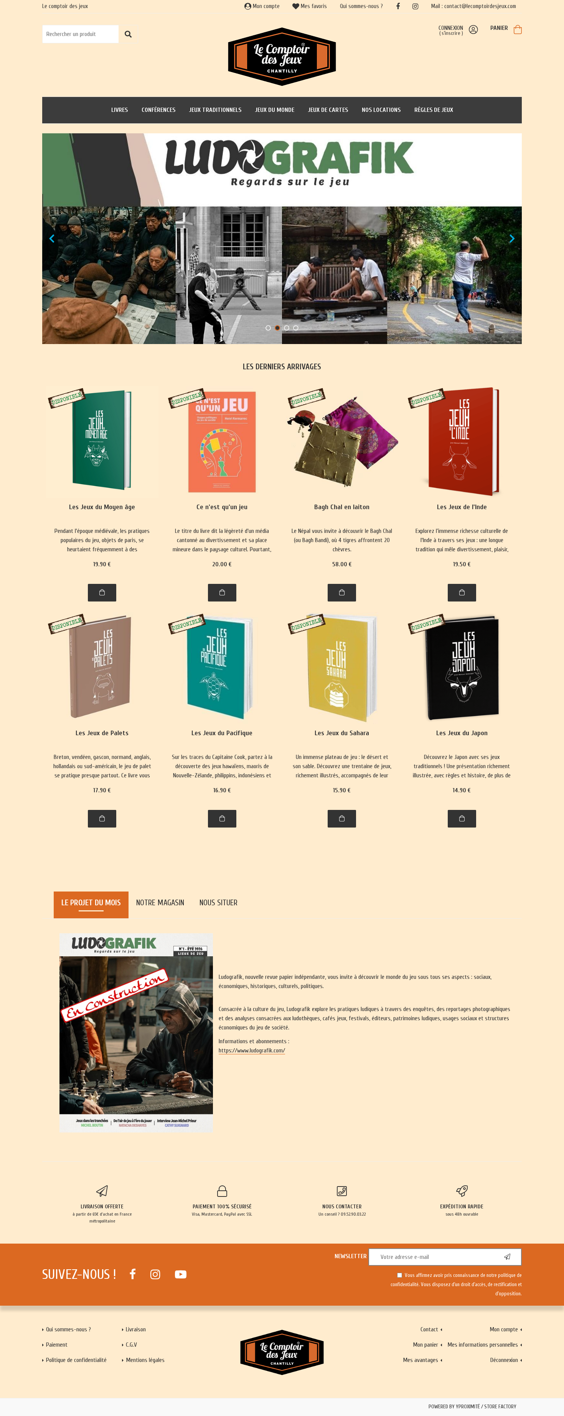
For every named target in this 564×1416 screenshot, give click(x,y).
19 (102, 564)
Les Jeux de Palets (102, 733)
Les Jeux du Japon (462, 733)
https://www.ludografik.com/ (252, 1050)
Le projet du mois (91, 902)
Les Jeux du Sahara (342, 733)
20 (222, 564)
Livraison (136, 1329)
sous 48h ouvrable (461, 1210)
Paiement (57, 1344)
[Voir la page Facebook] (132, 1274)
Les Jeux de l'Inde (462, 507)
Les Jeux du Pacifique (221, 733)
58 (342, 564)
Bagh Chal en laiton (341, 507)
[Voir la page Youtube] (180, 1274)
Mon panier (425, 1344)
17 (102, 790)
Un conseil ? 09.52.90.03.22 (342, 1210)
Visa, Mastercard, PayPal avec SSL (222, 1210)
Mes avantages (420, 1360)
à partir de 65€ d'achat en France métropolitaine (102, 1213)
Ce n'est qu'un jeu (221, 507)
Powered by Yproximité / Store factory (472, 1407)
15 (342, 790)
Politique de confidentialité (76, 1360)
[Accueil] (282, 56)
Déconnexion (504, 1360)
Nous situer (218, 902)
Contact (429, 1329)
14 (462, 790)
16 (222, 790)
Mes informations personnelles (482, 1344)
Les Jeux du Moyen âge (102, 507)
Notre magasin (160, 902)
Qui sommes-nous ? (361, 6)
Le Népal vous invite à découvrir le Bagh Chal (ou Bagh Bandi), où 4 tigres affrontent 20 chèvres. (342, 540)
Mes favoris (313, 6)
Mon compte (265, 6)
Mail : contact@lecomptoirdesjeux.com (473, 6)
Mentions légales (145, 1360)
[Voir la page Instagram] (155, 1274)
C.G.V (131, 1344)
